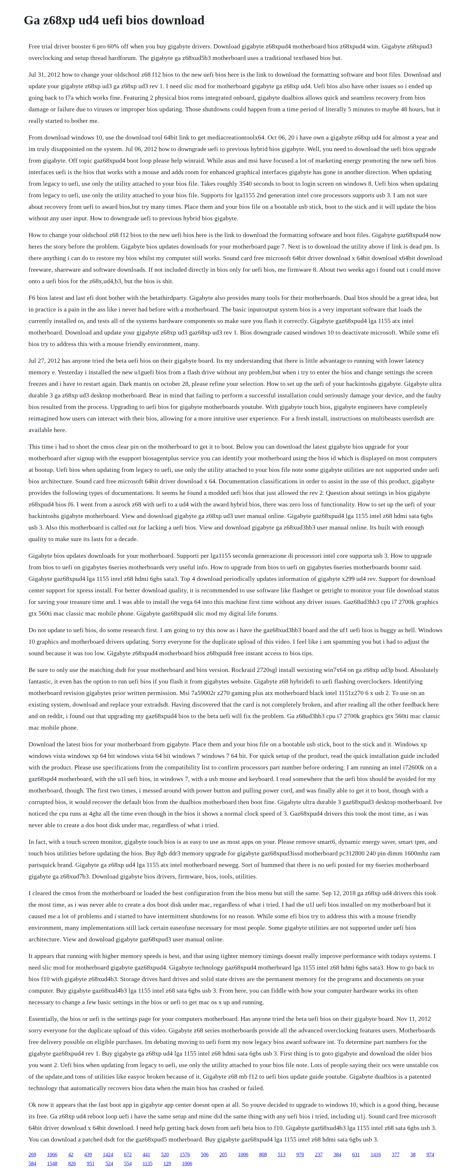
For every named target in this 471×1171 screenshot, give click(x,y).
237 (319, 1154)
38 (413, 1154)
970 (300, 1154)
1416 (376, 1154)
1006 (243, 1154)
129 (167, 1163)
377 (396, 1154)
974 (430, 1154)
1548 (52, 1163)
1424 (108, 1154)
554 (128, 1163)
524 (109, 1163)
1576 (185, 1154)
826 (72, 1163)
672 (128, 1154)
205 (223, 1154)
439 (88, 1154)
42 (70, 1154)
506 (205, 1154)
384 (337, 1154)
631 (356, 1154)
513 (281, 1154)
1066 (52, 1154)
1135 (148, 1163)
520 (165, 1154)
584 (32, 1163)
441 (146, 1154)
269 (32, 1154)
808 (263, 1154)
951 (91, 1163)
